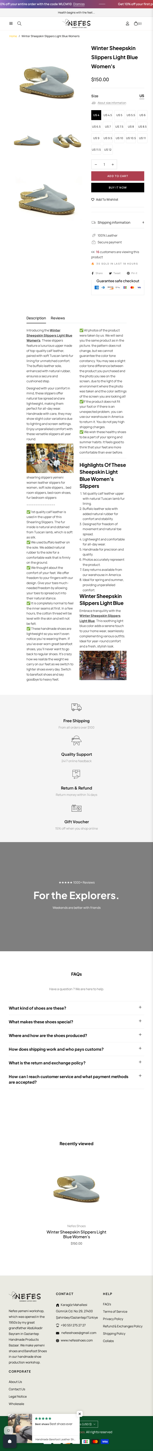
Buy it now (118, 187)
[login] (127, 23)
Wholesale (16, 1404)
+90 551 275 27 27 (73, 1325)
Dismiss (67, 4)
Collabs (108, 1341)
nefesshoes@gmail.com (78, 1333)
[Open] (10, 1441)
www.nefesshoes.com (77, 1340)
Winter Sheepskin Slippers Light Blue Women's (76, 1234)
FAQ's (107, 1304)
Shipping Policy (114, 1333)
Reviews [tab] (58, 318)
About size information (112, 103)
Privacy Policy (113, 1319)
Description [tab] (36, 318)
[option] (47, 81)
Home (13, 36)
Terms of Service (115, 1311)
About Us (15, 1382)
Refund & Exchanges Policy (122, 1326)
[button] (80, 1414)
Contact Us (17, 1389)
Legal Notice (18, 1396)
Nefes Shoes (76, 1226)
